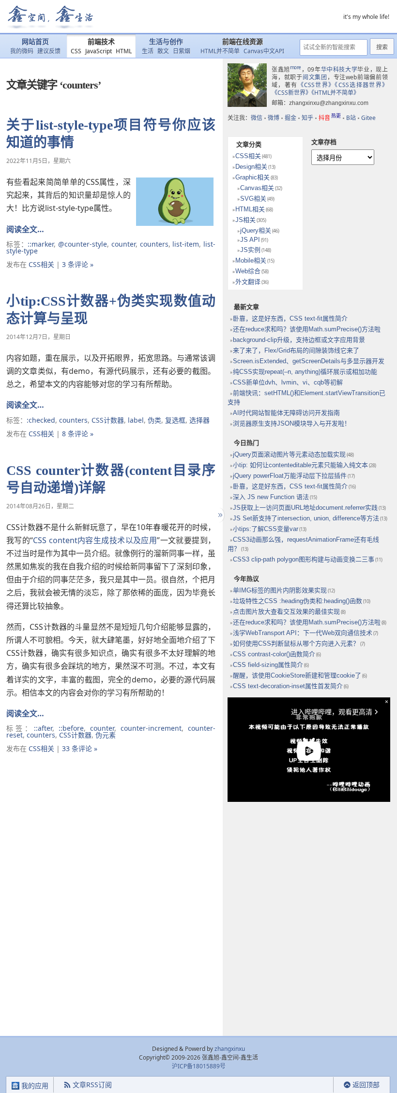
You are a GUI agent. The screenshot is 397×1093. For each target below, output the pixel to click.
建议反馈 (49, 51)
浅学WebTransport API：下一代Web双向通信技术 (302, 632)
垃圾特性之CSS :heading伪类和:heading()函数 (297, 601)
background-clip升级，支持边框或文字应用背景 (299, 339)
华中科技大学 (339, 69)
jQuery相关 (255, 230)
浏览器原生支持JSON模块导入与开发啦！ (292, 423)
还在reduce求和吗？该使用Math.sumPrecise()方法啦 (307, 329)
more (295, 67)
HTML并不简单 (220, 51)
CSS (76, 51)
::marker (41, 244)
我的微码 (21, 51)
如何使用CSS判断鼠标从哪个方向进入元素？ (296, 643)
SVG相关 (253, 198)
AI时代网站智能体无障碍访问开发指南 (286, 412)
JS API (250, 239)
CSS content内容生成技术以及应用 (95, 540)
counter (123, 244)
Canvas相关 (257, 188)
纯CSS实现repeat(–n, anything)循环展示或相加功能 (305, 371)
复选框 (175, 420)
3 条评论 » (77, 264)
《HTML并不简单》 (335, 93)
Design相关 (251, 166)
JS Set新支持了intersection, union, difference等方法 (306, 518)
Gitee (368, 118)
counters (154, 244)
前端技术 (101, 42)
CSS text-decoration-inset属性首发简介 (288, 686)
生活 (147, 51)
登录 (316, 1085)
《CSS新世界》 (291, 93)
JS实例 (250, 249)
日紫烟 (181, 51)
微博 (273, 118)
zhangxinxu (229, 1049)
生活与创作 (166, 42)
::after (43, 728)
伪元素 (105, 734)
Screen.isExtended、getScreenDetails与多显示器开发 (308, 361)
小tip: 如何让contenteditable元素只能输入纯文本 (300, 465)
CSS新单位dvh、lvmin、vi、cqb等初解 (288, 382)
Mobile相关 (250, 260)
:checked (41, 420)
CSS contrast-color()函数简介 (274, 654)
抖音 (330, 118)
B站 (351, 118)
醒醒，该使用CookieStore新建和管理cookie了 (297, 675)
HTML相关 (250, 209)
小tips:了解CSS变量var (265, 528)
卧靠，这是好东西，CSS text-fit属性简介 (290, 318)
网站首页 (35, 42)
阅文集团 (315, 77)
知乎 (307, 118)
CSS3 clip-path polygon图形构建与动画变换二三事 (303, 559)
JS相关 (245, 219)
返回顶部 (366, 1084)
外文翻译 (247, 281)
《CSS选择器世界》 (361, 85)
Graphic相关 (252, 177)
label (136, 420)
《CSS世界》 (316, 85)
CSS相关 (41, 264)
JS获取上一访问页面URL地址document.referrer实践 (305, 507)
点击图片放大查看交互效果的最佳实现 (286, 611)
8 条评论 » (77, 433)
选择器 (199, 420)
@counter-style (82, 244)
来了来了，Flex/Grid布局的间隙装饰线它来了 (296, 350)
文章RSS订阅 (92, 1084)
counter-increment (151, 728)
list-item (185, 244)
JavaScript (98, 51)
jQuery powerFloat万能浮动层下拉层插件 (290, 475)
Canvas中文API (264, 51)
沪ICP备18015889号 (199, 1066)
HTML (124, 51)
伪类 (154, 420)
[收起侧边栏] (219, 515)
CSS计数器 (108, 420)
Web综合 (247, 271)
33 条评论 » (79, 748)
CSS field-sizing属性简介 (268, 664)
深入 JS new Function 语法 (271, 497)
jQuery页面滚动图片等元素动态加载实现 (289, 454)
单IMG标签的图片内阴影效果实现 (280, 590)
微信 (256, 118)
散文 (163, 51)
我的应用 (33, 1085)
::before (71, 728)
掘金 (290, 118)
